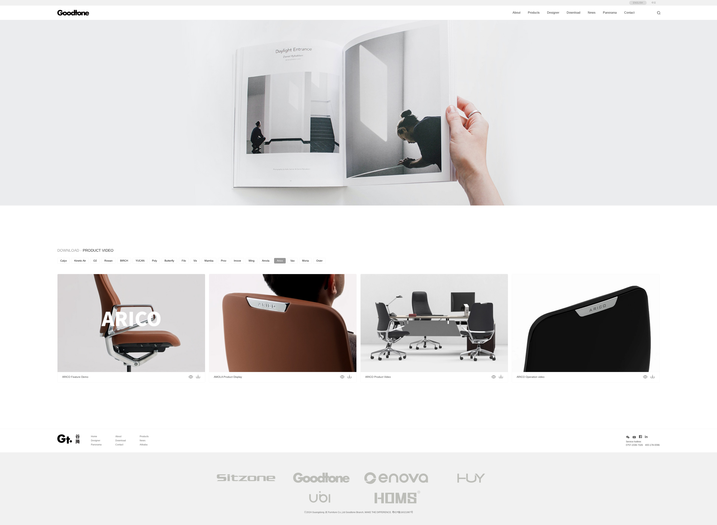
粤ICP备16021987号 (402, 512)
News (591, 12)
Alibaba (144, 444)
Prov (223, 260)
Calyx (63, 260)
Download (573, 12)
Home (94, 436)
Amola (265, 260)
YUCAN (140, 260)
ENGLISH (638, 2)
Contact (629, 12)
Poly (154, 260)
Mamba (208, 260)
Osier (319, 260)
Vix (195, 260)
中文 (653, 2)
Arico (280, 260)
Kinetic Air (80, 260)
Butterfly (169, 260)
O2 (95, 260)
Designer (553, 12)
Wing (251, 260)
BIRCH (124, 260)
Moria (305, 260)
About (516, 12)
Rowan (108, 260)
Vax (292, 260)
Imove (237, 260)
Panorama (610, 12)
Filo (184, 260)
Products (534, 12)
